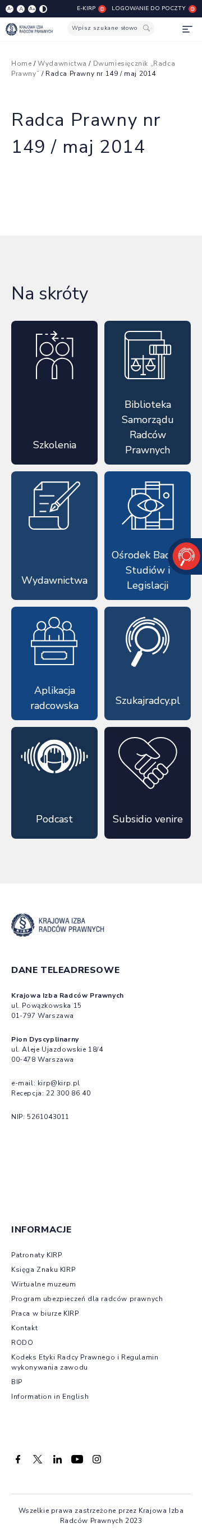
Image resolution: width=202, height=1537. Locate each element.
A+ (32, 9)
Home (21, 63)
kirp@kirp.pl (59, 1083)
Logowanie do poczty (149, 8)
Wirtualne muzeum (43, 1284)
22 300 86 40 (68, 1093)
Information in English (50, 1396)
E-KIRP (86, 8)
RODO (22, 1342)
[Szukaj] (146, 28)
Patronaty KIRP (36, 1254)
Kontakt (24, 1328)
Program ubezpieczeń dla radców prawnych (87, 1298)
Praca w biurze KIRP (45, 1313)
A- (9, 9)
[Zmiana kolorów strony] (43, 9)
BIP (16, 1381)
